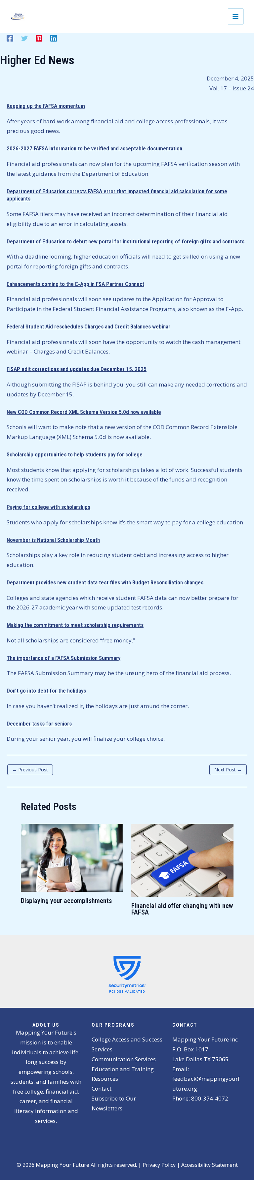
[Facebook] (10, 38)
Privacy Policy (159, 1164)
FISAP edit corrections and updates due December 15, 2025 (77, 369)
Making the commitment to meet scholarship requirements (75, 625)
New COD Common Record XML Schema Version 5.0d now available (84, 412)
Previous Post (30, 769)
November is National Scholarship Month (53, 540)
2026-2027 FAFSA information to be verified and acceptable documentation (94, 148)
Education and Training (123, 1069)
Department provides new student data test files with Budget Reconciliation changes (105, 582)
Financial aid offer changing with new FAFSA (182, 909)
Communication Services (124, 1059)
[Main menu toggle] (236, 16)
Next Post (228, 769)
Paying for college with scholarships (48, 507)
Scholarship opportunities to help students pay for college (75, 454)
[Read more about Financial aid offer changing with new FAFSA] (182, 859)
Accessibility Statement (209, 1164)
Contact (101, 1088)
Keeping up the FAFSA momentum (46, 106)
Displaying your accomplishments (66, 901)
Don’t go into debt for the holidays (46, 690)
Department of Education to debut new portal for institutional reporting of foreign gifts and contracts (125, 241)
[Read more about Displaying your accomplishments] (72, 857)
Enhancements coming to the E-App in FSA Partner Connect (75, 284)
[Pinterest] (39, 38)
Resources (105, 1078)
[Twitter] (24, 38)
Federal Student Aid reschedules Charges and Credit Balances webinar (88, 326)
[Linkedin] (53, 38)
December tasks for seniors (39, 723)
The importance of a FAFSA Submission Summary (63, 658)
